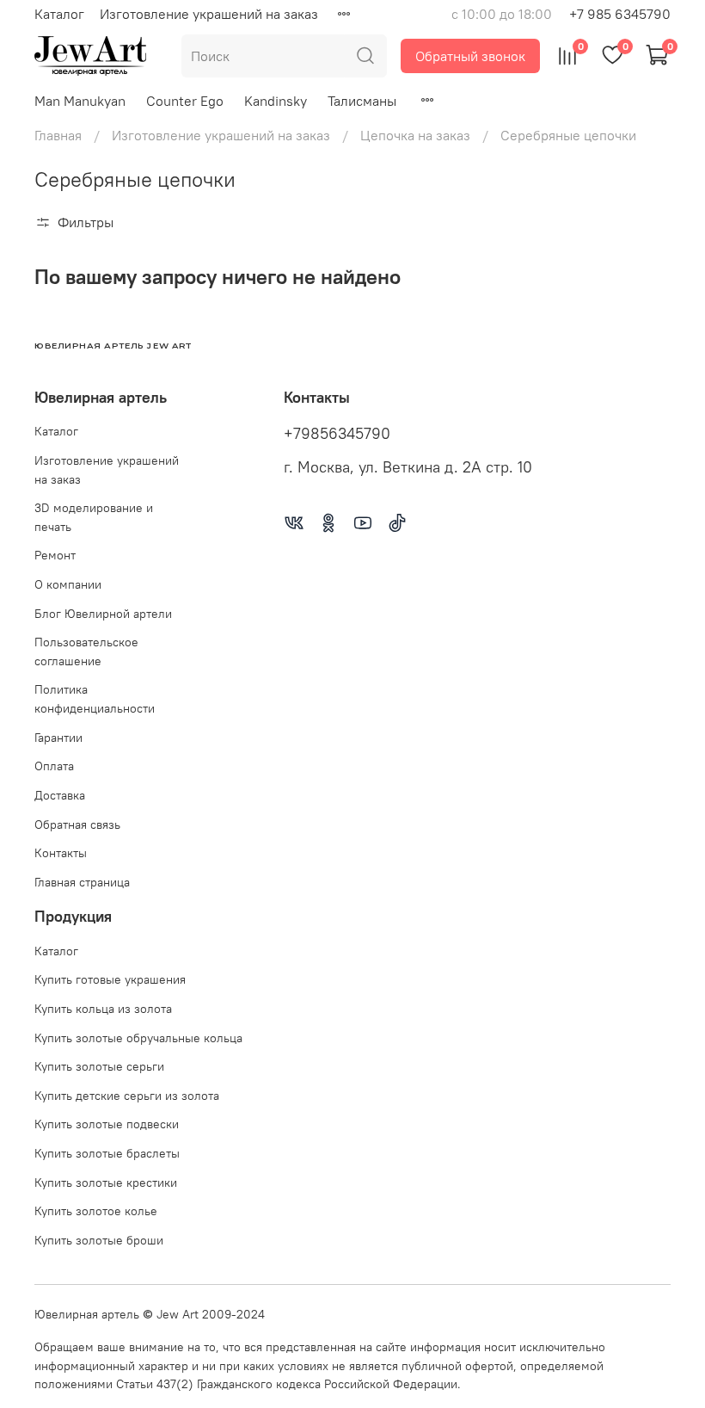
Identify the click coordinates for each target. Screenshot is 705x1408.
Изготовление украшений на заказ (209, 13)
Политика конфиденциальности (94, 699)
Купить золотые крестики (105, 1182)
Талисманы (362, 100)
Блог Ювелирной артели (103, 613)
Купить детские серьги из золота (126, 1095)
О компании (67, 584)
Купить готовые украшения (110, 979)
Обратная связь (77, 824)
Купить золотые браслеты (107, 1153)
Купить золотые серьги (99, 1066)
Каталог (59, 13)
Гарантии (58, 737)
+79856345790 (337, 433)
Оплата (54, 766)
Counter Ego (185, 100)
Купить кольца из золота (103, 1008)
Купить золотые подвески (106, 1124)
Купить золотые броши (98, 1240)
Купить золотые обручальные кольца (138, 1038)
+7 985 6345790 (620, 13)
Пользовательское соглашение (86, 651)
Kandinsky (275, 100)
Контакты (60, 853)
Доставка (59, 795)
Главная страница (82, 882)
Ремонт (55, 555)
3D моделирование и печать (93, 517)
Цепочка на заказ (415, 135)
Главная (58, 135)
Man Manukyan (80, 100)
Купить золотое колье (95, 1211)
